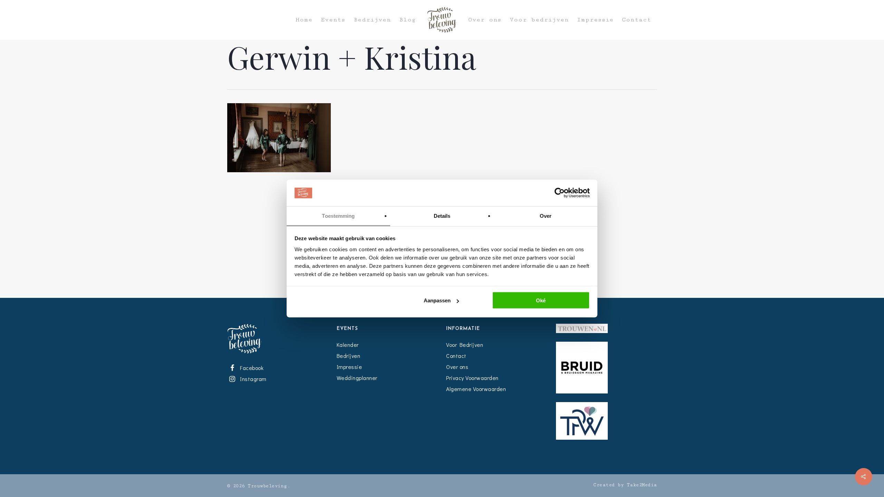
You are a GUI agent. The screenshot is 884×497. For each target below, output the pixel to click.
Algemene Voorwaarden (476, 388)
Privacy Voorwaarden (472, 377)
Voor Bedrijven (464, 344)
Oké (541, 300)
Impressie (595, 20)
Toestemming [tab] (338, 215)
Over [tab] (545, 215)
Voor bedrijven (539, 20)
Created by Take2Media (625, 485)
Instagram (252, 378)
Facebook (251, 367)
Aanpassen (437, 300)
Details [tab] (442, 215)
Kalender (348, 344)
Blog (407, 20)
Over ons (484, 20)
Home (304, 20)
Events (333, 20)
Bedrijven (372, 20)
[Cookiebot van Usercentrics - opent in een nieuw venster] (559, 193)
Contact (636, 20)
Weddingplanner (357, 377)
